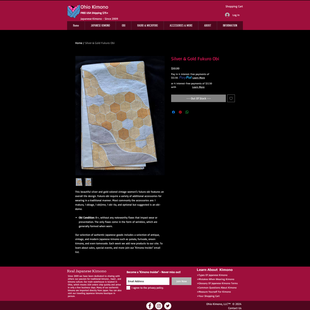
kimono (105, 278)
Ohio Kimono (214, 304)
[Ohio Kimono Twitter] (167, 305)
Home (78, 43)
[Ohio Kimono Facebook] (149, 305)
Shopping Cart (234, 6)
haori (113, 278)
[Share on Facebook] (173, 112)
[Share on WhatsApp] (187, 112)
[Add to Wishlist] (231, 98)
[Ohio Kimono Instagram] (158, 305)
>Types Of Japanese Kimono (212, 274)
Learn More (198, 77)
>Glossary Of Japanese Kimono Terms (217, 283)
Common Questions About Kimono (218, 287)
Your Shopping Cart (209, 295)
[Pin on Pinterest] (180, 112)
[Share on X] (194, 112)
